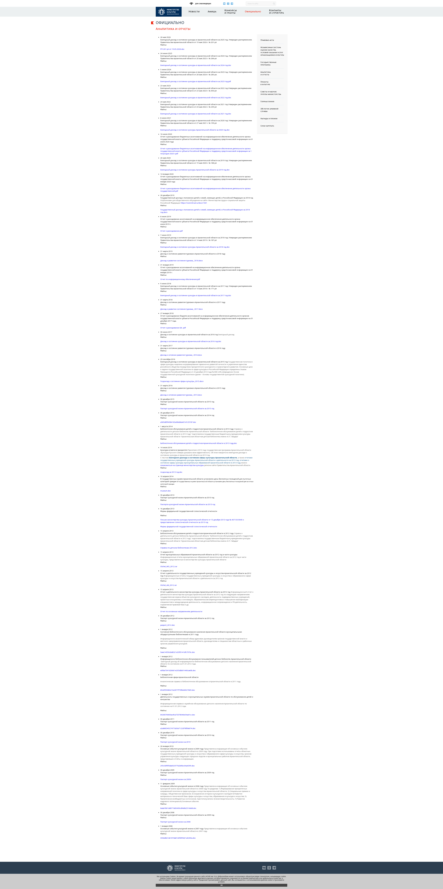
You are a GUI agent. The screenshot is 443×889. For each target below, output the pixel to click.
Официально (253, 11)
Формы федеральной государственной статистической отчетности (188, 526)
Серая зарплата (267, 126)
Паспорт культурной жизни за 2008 (175, 822)
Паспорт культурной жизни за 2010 (175, 742)
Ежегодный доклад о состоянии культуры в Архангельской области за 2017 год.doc (195, 295)
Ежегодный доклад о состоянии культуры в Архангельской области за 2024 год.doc (195, 65)
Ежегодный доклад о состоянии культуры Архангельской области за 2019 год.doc (195, 170)
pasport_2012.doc (167, 625)
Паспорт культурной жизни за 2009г (175, 779)
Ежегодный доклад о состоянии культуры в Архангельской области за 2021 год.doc (195, 113)
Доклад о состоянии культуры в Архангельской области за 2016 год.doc (190, 341)
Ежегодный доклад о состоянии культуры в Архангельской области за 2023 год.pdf (195, 81)
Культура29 (169, 12)
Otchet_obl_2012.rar (168, 585)
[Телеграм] (232, 4)
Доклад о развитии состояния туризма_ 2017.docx (181, 309)
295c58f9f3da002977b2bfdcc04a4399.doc (177, 766)
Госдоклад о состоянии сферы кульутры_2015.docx (182, 381)
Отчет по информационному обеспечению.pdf (180, 279)
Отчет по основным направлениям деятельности (181, 611)
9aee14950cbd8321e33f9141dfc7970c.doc (177, 652)
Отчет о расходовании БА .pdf (173, 328)
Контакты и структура (276, 11)
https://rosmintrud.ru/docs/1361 (194, 203)
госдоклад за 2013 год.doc (171, 472)
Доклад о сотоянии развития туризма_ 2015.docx (181, 395)
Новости (194, 11)
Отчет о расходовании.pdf (171, 231)
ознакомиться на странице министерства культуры (182, 465)
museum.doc (165, 491)
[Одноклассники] (228, 4)
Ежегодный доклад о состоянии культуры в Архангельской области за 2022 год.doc (195, 97)
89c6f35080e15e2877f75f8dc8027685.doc (177, 690)
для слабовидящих (203, 4)
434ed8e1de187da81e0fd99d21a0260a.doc (178, 838)
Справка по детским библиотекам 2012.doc (178, 548)
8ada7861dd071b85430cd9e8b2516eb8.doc (178, 808)
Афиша (212, 11)
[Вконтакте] (224, 4)
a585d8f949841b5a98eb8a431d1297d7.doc (178, 422)
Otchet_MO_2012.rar (168, 566)
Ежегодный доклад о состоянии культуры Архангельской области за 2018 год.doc (195, 247)
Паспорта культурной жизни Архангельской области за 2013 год (187, 504)
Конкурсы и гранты (230, 11)
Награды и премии (268, 119)
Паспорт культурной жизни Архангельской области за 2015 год (187, 408)
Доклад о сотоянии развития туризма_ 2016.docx (181, 355)
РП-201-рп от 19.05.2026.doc (172, 49)
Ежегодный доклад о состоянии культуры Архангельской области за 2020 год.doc (195, 130)
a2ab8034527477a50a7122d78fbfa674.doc (177, 728)
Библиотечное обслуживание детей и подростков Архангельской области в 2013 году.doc (198, 443)
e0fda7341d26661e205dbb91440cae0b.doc (178, 670)
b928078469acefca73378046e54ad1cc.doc (177, 715)
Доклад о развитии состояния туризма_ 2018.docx (181, 260)
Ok (221, 885)
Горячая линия (267, 102)
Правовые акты (267, 40)
